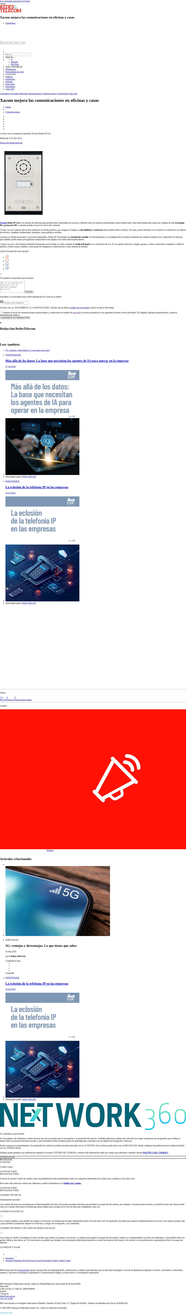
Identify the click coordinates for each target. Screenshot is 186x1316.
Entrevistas (10, 79)
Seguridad (14, 94)
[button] (93, 4)
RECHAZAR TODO (9, 1174)
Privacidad (46, 1260)
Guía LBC (10, 89)
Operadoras (10, 23)
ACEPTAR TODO (8, 1171)
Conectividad (62, 94)
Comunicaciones (49, 94)
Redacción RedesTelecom (11, 143)
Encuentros (10, 86)
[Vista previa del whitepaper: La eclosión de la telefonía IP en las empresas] (95, 549)
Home (8, 107)
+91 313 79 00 (6, 1298)
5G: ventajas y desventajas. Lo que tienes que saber (27, 350)
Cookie (54, 1260)
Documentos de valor (14, 72)
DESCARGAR (29, 477)
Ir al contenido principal (10, 1)
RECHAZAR (6, 1160)
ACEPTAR (5, 1162)
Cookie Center (64, 1260)
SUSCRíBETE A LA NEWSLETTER (15, 318)
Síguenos (9, 1258)
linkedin (14, 62)
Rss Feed (15, 64)
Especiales (9, 84)
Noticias (9, 77)
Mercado (23, 94)
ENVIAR (29, 292)
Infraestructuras (34, 94)
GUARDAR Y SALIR (10, 1247)
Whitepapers (10, 69)
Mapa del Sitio (6, 1312)
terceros (76, 312)
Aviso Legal (36, 1260)
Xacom (3, 223)
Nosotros (9, 1260)
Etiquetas (18, 1260)
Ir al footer (25, 1)
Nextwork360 (23, 1270)
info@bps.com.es (7, 1296)
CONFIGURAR (7, 1157)
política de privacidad (80, 307)
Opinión (9, 81)
